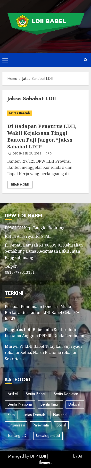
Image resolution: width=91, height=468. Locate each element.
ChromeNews (61, 456)
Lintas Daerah (19, 113)
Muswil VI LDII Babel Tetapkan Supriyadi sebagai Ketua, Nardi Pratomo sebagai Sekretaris (43, 352)
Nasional (60, 414)
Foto (11, 414)
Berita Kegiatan (65, 394)
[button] (5, 60)
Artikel (13, 394)
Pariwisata (41, 425)
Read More (20, 184)
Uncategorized (48, 435)
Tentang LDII (18, 435)
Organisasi (16, 425)
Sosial (61, 425)
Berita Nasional (20, 404)
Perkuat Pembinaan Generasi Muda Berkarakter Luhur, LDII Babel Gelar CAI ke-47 (43, 313)
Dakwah (74, 404)
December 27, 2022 (27, 154)
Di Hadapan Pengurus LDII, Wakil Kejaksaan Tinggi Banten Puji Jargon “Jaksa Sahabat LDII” (41, 136)
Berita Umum (50, 404)
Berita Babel (35, 394)
